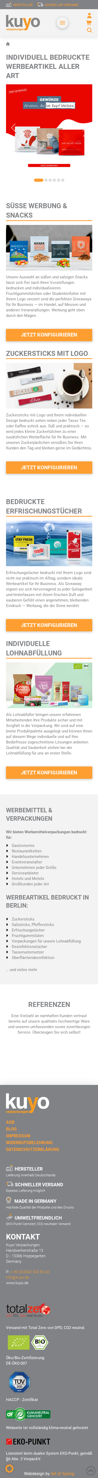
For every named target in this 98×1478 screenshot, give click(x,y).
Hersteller (23, 5)
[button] (62, 23)
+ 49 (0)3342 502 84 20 (29, 1272)
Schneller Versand (62, 5)
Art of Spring (62, 1473)
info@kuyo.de (17, 1277)
